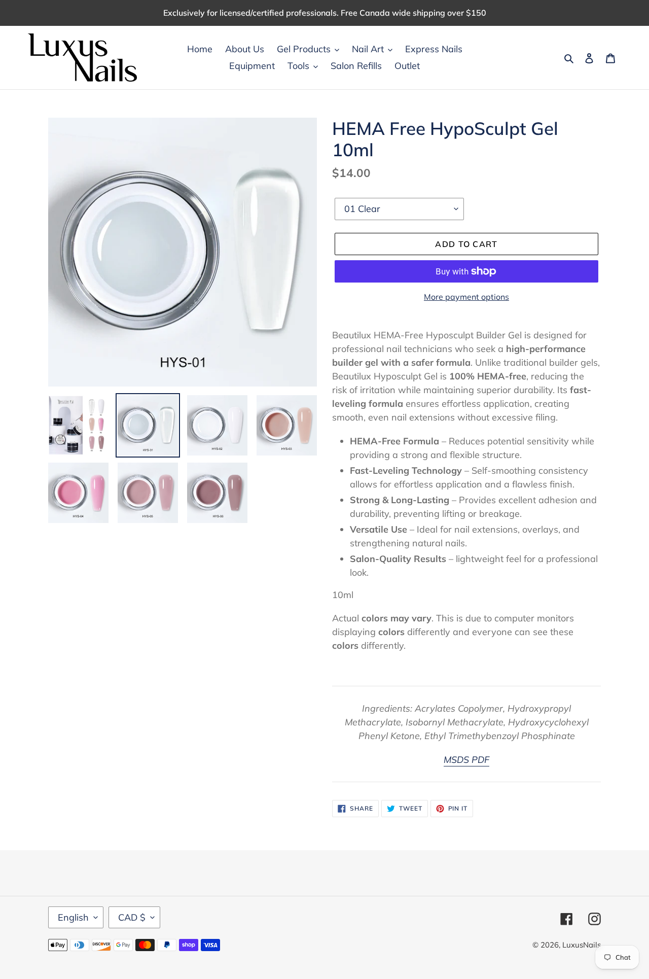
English (73, 917)
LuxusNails (581, 945)
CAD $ (132, 917)
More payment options (466, 297)
